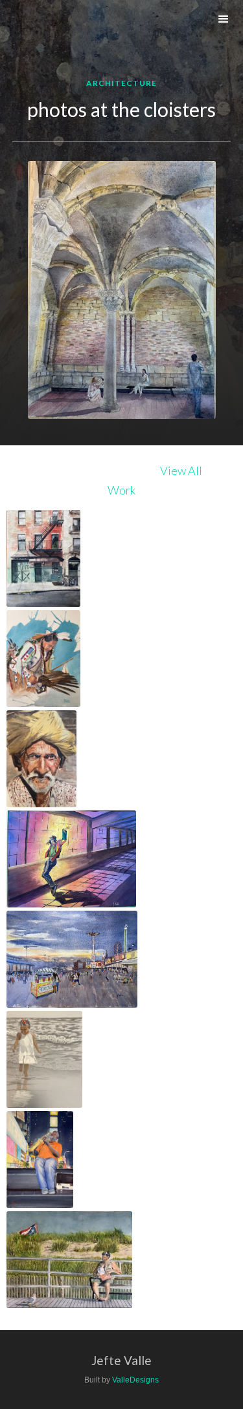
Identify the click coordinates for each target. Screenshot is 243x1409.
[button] (223, 19)
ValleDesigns (135, 1379)
